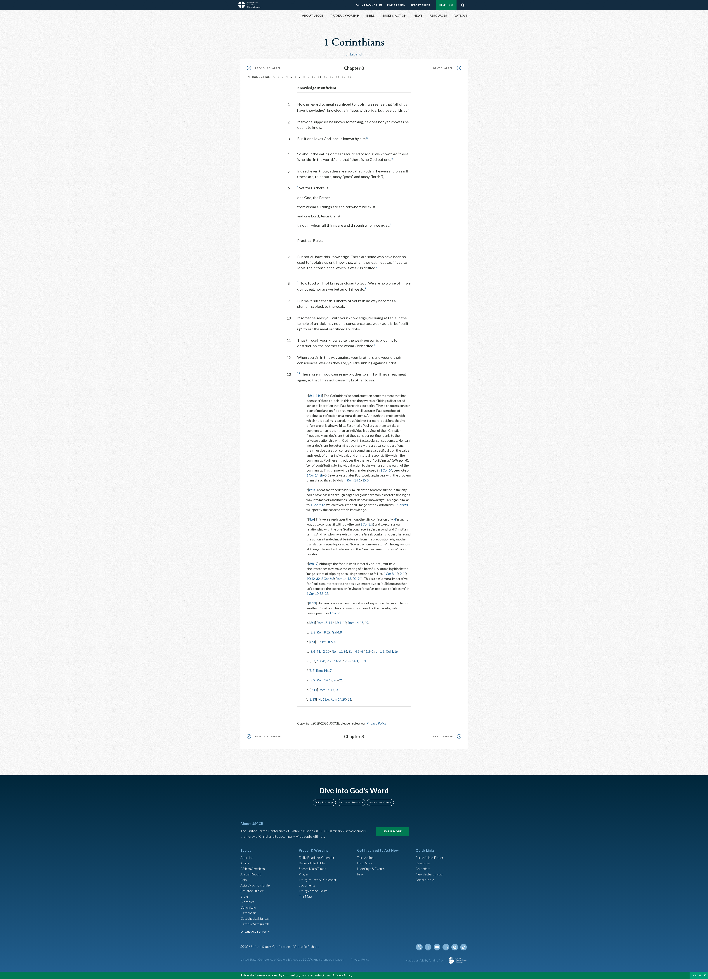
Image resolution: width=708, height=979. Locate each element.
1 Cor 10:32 (314, 593)
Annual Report (250, 874)
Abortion (246, 858)
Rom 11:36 (339, 651)
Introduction (259, 76)
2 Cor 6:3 (327, 579)
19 (366, 623)
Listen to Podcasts (351, 802)
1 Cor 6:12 (317, 505)
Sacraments (307, 885)
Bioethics (247, 902)
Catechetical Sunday (255, 918)
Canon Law (248, 907)
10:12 (310, 579)
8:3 (312, 632)
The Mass (306, 896)
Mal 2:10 (323, 651)
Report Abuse (420, 5)
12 (325, 76)
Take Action (365, 858)
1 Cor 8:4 (401, 505)
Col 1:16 (392, 651)
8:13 (312, 603)
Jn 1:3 (380, 651)
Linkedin (445, 947)
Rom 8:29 (323, 632)
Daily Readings (366, 5)
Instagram (454, 947)
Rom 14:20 (338, 699)
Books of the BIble (312, 863)
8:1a (312, 490)
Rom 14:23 (334, 661)
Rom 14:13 (343, 579)
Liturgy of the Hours (313, 891)
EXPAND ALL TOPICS (253, 931)
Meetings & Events (371, 869)
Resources (423, 863)
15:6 (365, 480)
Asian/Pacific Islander (255, 885)
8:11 (313, 690)
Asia (243, 880)
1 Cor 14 (386, 470)
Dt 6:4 (330, 642)
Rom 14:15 (355, 623)
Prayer (304, 874)
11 (319, 76)
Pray (360, 874)
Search (462, 4)
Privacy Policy (376, 723)
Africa (244, 863)
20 (354, 579)
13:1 (337, 623)
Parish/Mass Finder (429, 858)
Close (697, 975)
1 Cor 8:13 (391, 574)
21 (359, 579)
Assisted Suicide (252, 891)
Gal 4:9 (337, 632)
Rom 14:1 (353, 480)
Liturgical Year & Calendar (317, 880)
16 (349, 76)
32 (318, 579)
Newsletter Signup (429, 874)
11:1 (318, 396)
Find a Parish (396, 5)
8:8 (311, 564)
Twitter (419, 947)
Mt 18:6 (323, 699)
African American (252, 869)
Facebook (428, 947)
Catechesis (248, 913)
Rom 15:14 (324, 623)
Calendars (423, 869)
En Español (354, 54)
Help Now (446, 5)
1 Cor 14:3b (314, 475)
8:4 (312, 642)
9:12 (403, 574)
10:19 (321, 642)
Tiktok (463, 947)
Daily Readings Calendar (382, 5)
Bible (244, 896)
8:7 (312, 661)
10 (313, 76)
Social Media (425, 880)
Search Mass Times (312, 869)
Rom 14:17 (324, 671)
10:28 (321, 661)
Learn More (392, 831)
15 (343, 76)
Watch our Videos (380, 802)
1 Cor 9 (334, 613)
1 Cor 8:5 (366, 524)
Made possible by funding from (425, 960)
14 (337, 76)
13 (331, 76)
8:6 (311, 519)
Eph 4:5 (354, 651)
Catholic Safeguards (254, 924)
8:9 (312, 680)
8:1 (311, 396)
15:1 (363, 661)
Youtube (437, 947)
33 (326, 593)
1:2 (367, 651)
